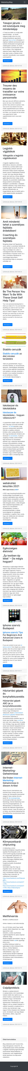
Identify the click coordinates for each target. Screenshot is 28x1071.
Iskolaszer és (9, 412)
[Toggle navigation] (24, 2)
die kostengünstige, (14, 798)
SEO (16, 489)
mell (15, 940)
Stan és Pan (12, 40)
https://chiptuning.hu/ (13, 887)
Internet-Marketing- (13, 779)
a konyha (20, 720)
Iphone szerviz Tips (13, 632)
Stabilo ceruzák (11, 353)
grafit (4, 377)
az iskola (11, 426)
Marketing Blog (6, 2)
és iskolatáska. (13, 436)
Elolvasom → (7, 60)
